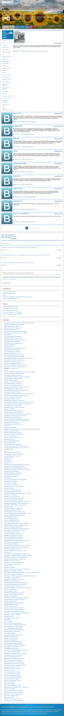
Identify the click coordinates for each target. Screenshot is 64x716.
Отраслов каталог (7, 8)
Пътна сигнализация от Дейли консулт (13, 538)
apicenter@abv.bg (28, 171)
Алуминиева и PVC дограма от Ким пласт (14, 611)
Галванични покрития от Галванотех (13, 574)
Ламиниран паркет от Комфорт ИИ (13, 328)
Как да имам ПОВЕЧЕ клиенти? (11, 298)
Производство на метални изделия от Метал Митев (17, 404)
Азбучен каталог (25, 8)
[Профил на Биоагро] (6, 156)
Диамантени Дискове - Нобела (10, 308)
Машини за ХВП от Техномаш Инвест (13, 378)
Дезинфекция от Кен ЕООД (11, 329)
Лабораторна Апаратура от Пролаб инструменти (16, 503)
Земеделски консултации (9, 277)
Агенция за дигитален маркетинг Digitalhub (15, 446)
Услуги (4, 295)
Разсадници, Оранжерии (7, 96)
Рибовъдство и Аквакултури (5, 101)
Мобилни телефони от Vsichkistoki (12, 473)
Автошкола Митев (8, 506)
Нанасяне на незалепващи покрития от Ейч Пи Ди (16, 501)
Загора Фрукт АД (17, 201)
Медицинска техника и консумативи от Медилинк (16, 597)
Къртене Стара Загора (9, 684)
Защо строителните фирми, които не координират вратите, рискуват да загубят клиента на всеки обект (26, 255)
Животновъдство (5, 63)
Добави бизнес (34, 8)
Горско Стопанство (6, 49)
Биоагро (15, 151)
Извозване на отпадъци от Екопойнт (13, 571)
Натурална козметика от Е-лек (11, 667)
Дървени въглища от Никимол (11, 604)
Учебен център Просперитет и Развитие (14, 356)
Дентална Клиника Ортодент (11, 431)
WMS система (7, 425)
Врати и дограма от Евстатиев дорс (13, 623)
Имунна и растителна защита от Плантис (14, 562)
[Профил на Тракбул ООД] (6, 181)
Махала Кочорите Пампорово (11, 471)
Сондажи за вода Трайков (10, 596)
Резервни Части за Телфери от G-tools (13, 594)
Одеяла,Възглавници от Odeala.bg (12, 383)
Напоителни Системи (6, 77)
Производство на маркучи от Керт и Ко (14, 692)
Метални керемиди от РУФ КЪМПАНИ (12, 314)
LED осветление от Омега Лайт (12, 673)
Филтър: (8, 27)
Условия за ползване (33, 707)
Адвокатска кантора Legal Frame (12, 657)
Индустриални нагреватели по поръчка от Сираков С (17, 545)
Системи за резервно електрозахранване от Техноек (17, 493)
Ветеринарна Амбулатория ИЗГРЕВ (13, 375)
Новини (43, 8)
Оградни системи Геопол (10, 601)
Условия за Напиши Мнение (46, 707)
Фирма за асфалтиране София (11, 441)
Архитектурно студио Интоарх (11, 549)
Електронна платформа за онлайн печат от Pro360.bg (17, 587)
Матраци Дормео (8, 346)
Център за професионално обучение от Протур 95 (17, 569)
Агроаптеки (4, 40)
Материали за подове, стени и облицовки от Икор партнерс (19, 323)
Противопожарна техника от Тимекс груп (14, 511)
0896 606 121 (18, 184)
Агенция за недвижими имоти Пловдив (14, 324)
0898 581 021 (18, 51)
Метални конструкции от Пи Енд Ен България (15, 557)
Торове (3, 106)
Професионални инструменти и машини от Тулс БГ (17, 540)
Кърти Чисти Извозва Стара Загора (13, 694)
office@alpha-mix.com (29, 134)
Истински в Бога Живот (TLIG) (10, 306)
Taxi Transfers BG (8, 461)
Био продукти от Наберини (11, 476)
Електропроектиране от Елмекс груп (13, 586)
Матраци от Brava (8, 565)
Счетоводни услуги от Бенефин (12, 341)
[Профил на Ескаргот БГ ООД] (6, 193)
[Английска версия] (49, 8)
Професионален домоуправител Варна (14, 466)
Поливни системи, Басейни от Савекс (13, 385)
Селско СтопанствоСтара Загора (6, 34)
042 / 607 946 (18, 146)
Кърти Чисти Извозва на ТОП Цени (13, 685)
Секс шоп (6, 370)
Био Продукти (5, 45)
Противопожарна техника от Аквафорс (14, 603)
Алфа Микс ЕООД (17, 126)
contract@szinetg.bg (29, 222)
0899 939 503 (18, 159)
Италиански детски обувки (10, 380)
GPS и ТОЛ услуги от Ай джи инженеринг (14, 609)
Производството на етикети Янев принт (14, 407)
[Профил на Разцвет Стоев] (6, 118)
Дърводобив (4, 59)
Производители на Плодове (6, 88)
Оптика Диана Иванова (10, 633)
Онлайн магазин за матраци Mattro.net (14, 343)
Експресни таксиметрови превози (12, 490)
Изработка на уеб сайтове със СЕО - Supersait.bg (16, 687)
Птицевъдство (5, 91)
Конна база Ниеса (8, 616)
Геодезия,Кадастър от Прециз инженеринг (15, 599)
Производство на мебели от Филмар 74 (14, 630)
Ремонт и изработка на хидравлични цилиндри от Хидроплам (19, 372)
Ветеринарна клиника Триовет (11, 648)
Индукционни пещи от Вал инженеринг (14, 434)
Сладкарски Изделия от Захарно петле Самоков (16, 547)
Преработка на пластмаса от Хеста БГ (13, 535)
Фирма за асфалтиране (10, 442)
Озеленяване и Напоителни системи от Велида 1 (16, 523)
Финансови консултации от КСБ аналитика (15, 366)
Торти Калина (7, 552)
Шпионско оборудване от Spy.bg (12, 675)
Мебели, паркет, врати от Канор (12, 474)
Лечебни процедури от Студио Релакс (13, 508)
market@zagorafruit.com (30, 209)
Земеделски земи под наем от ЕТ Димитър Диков (16, 420)
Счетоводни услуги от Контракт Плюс (13, 542)
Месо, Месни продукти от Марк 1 (12, 672)
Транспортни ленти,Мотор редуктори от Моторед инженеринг (20, 576)
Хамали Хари (7, 478)
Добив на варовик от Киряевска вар (13, 643)
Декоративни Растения (7, 56)
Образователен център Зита (11, 636)
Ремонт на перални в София (11, 326)
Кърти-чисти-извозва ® (10, 682)
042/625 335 (18, 134)
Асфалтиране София (9, 697)
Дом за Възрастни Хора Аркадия (12, 651)
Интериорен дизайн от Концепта (12, 668)
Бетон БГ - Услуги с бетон (10, 436)
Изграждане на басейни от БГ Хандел (13, 579)
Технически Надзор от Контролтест (13, 397)
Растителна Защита (6, 98)
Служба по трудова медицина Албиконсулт (15, 559)
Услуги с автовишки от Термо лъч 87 (13, 628)
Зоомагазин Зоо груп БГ (10, 670)
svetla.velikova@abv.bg (30, 51)
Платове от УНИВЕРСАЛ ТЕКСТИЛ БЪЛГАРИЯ (15, 479)
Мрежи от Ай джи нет (9, 409)
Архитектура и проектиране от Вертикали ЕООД (16, 528)
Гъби (3, 54)
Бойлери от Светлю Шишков (11, 581)
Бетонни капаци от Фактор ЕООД (12, 564)
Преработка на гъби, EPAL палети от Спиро (15, 653)
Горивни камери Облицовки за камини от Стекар (16, 447)
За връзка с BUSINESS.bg (9, 292)
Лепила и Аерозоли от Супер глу (12, 456)
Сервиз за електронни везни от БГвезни (14, 373)
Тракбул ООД (16, 176)
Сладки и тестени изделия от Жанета (13, 690)
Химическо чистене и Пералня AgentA (14, 486)
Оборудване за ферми (32, 277)
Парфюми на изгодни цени (11, 368)
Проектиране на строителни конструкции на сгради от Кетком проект (21, 572)
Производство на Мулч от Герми (12, 361)
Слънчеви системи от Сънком (11, 678)
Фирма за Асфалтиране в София (12, 680)
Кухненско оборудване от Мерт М (12, 432)
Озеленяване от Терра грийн (11, 577)
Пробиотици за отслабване (11, 481)
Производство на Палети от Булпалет (13, 500)
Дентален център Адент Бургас (12, 520)
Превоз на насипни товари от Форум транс (15, 624)
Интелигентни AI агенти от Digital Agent (14, 360)
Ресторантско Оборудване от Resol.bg (13, 537)
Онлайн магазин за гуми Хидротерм (13, 410)
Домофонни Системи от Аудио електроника (15, 415)
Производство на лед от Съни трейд (13, 454)
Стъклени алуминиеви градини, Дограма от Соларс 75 (17, 414)
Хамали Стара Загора (9, 689)
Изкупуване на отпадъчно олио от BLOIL (14, 658)
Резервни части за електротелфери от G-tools (15, 468)
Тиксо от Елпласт (8, 621)
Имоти (5, 451)
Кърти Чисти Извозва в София (11, 695)
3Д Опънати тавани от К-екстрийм (12, 338)
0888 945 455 (18, 171)
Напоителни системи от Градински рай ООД (15, 665)
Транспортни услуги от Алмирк (12, 560)
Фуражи (4, 108)
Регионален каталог (17, 8)
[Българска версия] (46, 8)
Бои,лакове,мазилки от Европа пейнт (13, 626)
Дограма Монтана (8, 457)
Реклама (39, 8)
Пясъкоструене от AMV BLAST (11, 484)
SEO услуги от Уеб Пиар (10, 483)
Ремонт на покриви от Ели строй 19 (13, 336)
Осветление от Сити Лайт (10, 495)
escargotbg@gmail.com (30, 197)
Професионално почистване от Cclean (13, 663)
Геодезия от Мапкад (9, 488)
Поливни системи (43, 277)
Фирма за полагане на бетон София (13, 437)
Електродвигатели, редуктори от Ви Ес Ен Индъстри (17, 377)
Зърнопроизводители (6, 68)
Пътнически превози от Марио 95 (12, 491)
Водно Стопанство (5, 47)
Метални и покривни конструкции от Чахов (15, 550)
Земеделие (4, 65)
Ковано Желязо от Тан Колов (11, 517)
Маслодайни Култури (6, 74)
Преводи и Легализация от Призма (13, 641)
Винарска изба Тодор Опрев (11, 422)
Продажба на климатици (10, 427)
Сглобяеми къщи (8, 449)
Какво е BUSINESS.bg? (8, 293)
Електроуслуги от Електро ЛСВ (12, 496)
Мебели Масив (8, 619)
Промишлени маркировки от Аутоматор (14, 592)
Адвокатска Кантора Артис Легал (12, 353)
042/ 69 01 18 (18, 121)
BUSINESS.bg (12, 707)
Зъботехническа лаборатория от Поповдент (15, 584)
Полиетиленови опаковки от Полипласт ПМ (15, 645)
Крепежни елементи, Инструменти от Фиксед (15, 331)
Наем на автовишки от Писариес (12, 351)
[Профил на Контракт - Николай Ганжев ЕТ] (6, 218)
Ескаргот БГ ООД (17, 188)
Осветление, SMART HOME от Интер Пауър (15, 505)
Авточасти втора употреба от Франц (13, 424)
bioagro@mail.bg (28, 159)
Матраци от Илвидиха (9, 345)
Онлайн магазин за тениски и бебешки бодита (16, 525)
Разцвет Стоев (17, 113)
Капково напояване (21, 277)
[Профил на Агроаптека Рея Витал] (19, 36)
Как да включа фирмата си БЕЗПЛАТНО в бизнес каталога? (18, 297)
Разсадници (52, 277)
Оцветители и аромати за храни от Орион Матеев (16, 613)
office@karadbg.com (29, 146)
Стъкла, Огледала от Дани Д (11, 544)
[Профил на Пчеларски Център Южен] (6, 168)
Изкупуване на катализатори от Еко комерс (15, 348)
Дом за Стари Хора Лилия (10, 589)
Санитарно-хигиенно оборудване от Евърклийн (16, 650)
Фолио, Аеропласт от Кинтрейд (12, 350)
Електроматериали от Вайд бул (12, 532)
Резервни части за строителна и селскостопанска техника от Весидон (22, 429)
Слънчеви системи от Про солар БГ (13, 405)
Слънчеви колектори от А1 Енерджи (12, 312)
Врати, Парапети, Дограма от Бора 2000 (14, 355)
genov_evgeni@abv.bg (30, 121)
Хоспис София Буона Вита (10, 591)
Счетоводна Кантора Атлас (10, 606)
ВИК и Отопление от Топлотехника (13, 660)
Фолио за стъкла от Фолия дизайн (12, 677)
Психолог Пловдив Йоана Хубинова (13, 363)
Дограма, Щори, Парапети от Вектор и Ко (14, 400)
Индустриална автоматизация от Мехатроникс (15, 333)
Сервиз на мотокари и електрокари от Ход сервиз (16, 419)
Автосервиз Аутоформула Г (11, 640)
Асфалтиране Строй (9, 439)
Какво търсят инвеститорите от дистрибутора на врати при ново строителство (20, 247)
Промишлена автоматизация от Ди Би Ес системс (16, 387)
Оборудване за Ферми (6, 79)
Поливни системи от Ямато (11, 638)
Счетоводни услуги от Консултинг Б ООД (14, 700)
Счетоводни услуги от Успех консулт (13, 655)
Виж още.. (59, 250)
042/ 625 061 (18, 222)
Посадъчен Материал (6, 81)
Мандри (3, 72)
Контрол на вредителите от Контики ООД (14, 515)
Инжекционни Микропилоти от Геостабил (14, 530)
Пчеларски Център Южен (19, 163)
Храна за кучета (8, 463)
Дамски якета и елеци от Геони (12, 399)
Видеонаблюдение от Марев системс (13, 388)
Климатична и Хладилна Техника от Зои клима (16, 365)
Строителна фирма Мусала (11, 518)
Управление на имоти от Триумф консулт (14, 662)
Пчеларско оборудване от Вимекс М (13, 533)
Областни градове (19, 27)
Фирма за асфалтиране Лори (11, 522)
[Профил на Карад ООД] (6, 143)
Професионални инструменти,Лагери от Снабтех (16, 464)
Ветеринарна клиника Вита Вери (12, 392)
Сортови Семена (5, 104)
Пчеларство (4, 93)
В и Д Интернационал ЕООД (10, 310)
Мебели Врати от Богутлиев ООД (12, 452)
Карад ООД (16, 138)
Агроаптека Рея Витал (19, 43)
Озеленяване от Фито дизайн (11, 646)
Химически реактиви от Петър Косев (13, 635)
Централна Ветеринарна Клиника (12, 417)
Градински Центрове (6, 52)
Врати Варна (7, 459)
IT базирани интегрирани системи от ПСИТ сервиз (17, 469)
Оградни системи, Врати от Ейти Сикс (13, 382)
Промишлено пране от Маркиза (12, 614)
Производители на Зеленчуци (6, 85)
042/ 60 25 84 (18, 209)
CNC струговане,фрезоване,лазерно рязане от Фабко (17, 513)
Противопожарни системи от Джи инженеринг (16, 582)
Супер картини (7, 334)
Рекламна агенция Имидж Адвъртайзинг (14, 498)
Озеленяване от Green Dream (11, 618)
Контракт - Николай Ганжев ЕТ (21, 213)
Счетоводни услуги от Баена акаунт (13, 444)
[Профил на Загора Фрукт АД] (6, 206)
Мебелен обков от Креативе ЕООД (13, 699)
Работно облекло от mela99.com (12, 631)
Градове (27, 27)
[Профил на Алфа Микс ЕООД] (6, 130)
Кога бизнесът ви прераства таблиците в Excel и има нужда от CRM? (17, 262)
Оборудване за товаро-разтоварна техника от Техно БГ (18, 555)
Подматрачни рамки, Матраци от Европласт (15, 339)
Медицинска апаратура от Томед (12, 510)
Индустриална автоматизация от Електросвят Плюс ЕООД (18, 393)
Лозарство (4, 70)
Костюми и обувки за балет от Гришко (13, 608)
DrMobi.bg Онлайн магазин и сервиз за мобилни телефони (19, 402)
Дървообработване (6, 61)
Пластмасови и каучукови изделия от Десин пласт (17, 554)
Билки (3, 42)
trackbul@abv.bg (28, 184)
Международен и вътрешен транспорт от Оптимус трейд (18, 358)
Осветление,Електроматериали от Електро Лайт (16, 390)
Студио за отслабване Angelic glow (13, 527)
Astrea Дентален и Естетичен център (13, 412)
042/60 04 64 (18, 197)
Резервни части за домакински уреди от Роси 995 (16, 395)
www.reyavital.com (43, 51)
